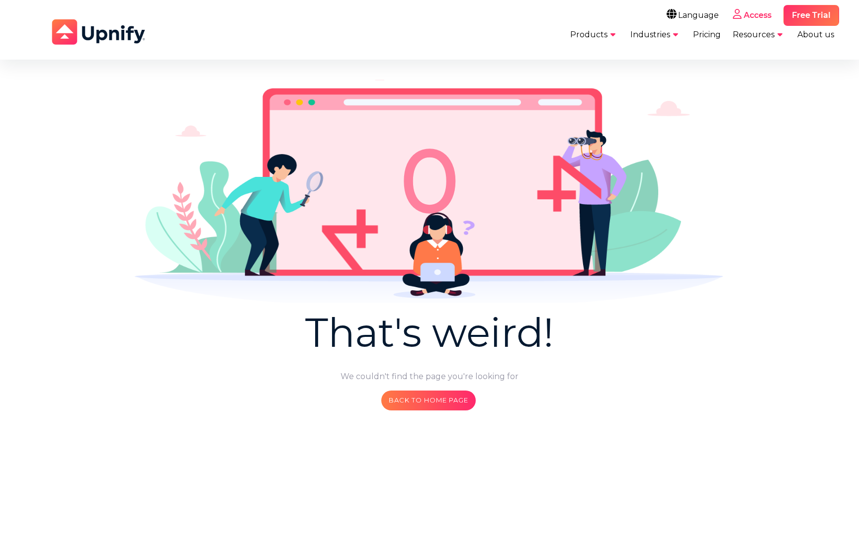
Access (758, 15)
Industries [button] (650, 34)
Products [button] (588, 34)
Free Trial (811, 15)
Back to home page (428, 400)
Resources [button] (753, 34)
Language (698, 15)
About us (815, 34)
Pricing (707, 34)
